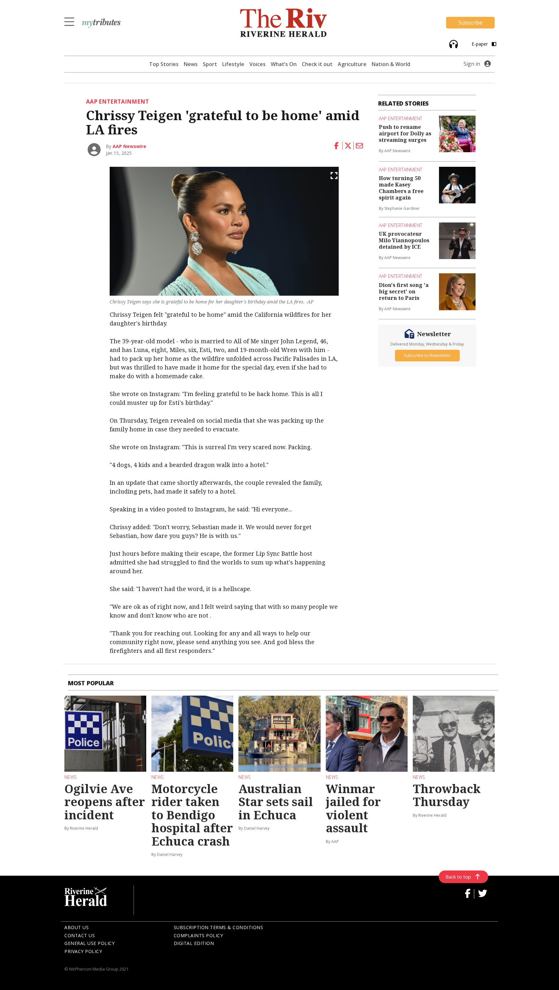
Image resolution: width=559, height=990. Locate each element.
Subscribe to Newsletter (427, 355)
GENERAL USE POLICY (89, 943)
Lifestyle (233, 64)
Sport (210, 64)
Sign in (472, 63)
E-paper (480, 44)
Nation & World (391, 64)
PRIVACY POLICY (83, 951)
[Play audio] (453, 43)
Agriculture (352, 64)
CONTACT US (79, 935)
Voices (257, 64)
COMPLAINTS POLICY (198, 935)
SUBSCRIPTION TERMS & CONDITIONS (218, 927)
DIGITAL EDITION (194, 943)
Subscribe (470, 22)
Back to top (458, 876)
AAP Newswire (129, 146)
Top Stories (164, 64)
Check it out (317, 64)
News (191, 64)
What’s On (284, 64)
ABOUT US (76, 927)
